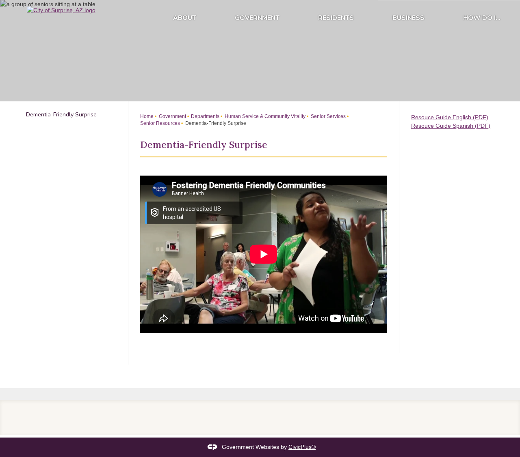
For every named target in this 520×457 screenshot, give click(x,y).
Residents (336, 17)
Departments (204, 116)
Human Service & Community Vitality (264, 116)
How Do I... (481, 17)
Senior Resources (160, 123)
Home (147, 116)
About (184, 17)
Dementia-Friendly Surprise (61, 114)
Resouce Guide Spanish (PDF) (450, 125)
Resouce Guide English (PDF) (449, 117)
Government (257, 17)
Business (408, 17)
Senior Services (328, 116)
